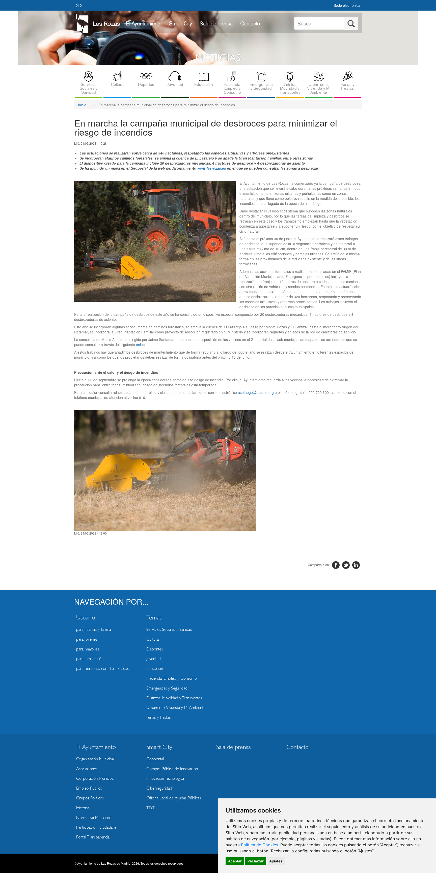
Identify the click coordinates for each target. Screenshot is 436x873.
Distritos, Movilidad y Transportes (290, 88)
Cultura (117, 84)
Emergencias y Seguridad (261, 86)
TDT (150, 807)
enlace (141, 344)
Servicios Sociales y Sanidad (89, 88)
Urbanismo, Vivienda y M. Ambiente (319, 88)
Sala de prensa (216, 23)
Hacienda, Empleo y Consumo (232, 88)
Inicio (82, 104)
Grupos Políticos (90, 798)
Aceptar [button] (235, 861)
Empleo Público (89, 788)
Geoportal (155, 759)
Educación (203, 84)
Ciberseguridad (159, 788)
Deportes (146, 84)
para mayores (87, 649)
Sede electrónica (347, 5)
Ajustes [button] (275, 861)
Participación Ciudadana (96, 827)
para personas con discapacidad (102, 668)
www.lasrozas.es (211, 168)
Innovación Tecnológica (165, 778)
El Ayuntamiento (143, 23)
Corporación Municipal (95, 778)
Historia (82, 807)
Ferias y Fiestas (348, 86)
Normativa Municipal (93, 817)
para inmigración (89, 658)
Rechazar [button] (256, 861)
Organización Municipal (95, 759)
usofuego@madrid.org (256, 392)
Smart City (180, 23)
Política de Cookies (259, 844)
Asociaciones (86, 768)
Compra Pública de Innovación (172, 768)
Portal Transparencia (93, 837)
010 (79, 5)
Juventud (175, 84)
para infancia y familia (93, 629)
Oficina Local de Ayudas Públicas (173, 798)
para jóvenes (86, 639)
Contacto (250, 23)
